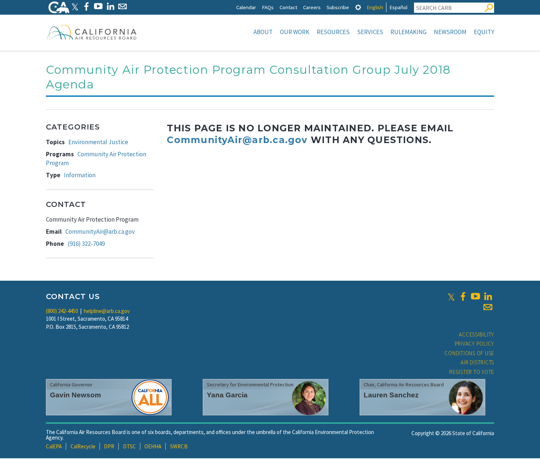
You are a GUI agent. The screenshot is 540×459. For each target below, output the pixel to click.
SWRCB (179, 446)
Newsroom (450, 32)
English (375, 7)
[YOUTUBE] (98, 6)
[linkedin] (488, 296)
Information (80, 175)
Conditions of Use (469, 353)
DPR (109, 446)
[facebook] (463, 296)
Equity (484, 32)
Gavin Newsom (75, 395)
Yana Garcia (227, 395)
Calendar (246, 7)
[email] (488, 307)
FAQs (268, 7)
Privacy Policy (474, 343)
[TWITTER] (75, 6)
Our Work (294, 32)
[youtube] (475, 296)
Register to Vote (471, 371)
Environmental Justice (98, 142)
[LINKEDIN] (110, 6)
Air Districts (477, 362)
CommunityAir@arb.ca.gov (100, 231)
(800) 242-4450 (62, 310)
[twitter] (451, 296)
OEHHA (152, 446)
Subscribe (338, 7)
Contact (288, 7)
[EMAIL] (122, 6)
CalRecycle (83, 446)
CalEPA (54, 446)
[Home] (92, 32)
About (263, 32)
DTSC (129, 446)
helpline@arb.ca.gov (107, 310)
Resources (333, 32)
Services (370, 32)
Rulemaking (408, 32)
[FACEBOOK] (86, 6)
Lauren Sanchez (391, 395)
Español (398, 7)
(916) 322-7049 (86, 244)
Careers (312, 7)
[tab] (358, 7)
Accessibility (476, 334)
